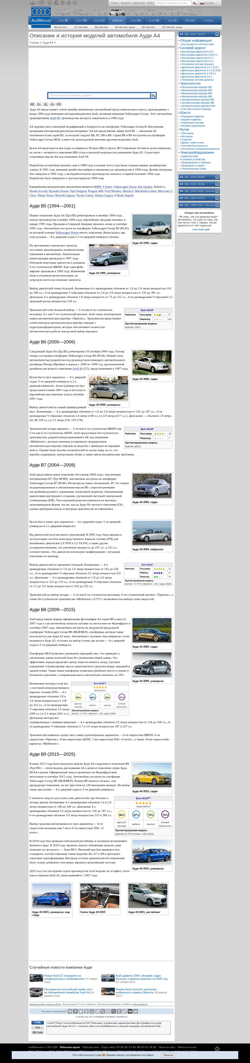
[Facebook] (75, 1011)
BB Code (38, 1032)
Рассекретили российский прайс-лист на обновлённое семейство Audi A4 (69, 992)
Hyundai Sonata (58, 191)
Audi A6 (77, 368)
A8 (153, 20)
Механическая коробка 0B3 (197, 93)
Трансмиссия (190, 83)
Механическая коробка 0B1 (197, 87)
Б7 (81, 27)
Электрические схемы (194, 168)
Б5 (148, 27)
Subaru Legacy (104, 195)
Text (37, 1027)
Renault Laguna (65, 195)
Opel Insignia (78, 191)
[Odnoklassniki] (86, 1011)
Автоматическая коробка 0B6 (198, 102)
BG (122, 1047)
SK (150, 1047)
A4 (117, 20)
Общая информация (196, 40)
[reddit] (135, 1011)
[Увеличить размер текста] (52, 104)
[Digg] (130, 1011)
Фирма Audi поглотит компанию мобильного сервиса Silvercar (141, 992)
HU (155, 1047)
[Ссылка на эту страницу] (59, 104)
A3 (99, 20)
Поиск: (150, 3)
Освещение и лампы (193, 165)
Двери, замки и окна (193, 142)
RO (143, 1047)
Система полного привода (196, 109)
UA (130, 1047)
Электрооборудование (197, 152)
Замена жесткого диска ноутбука (45, 1004)
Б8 (60, 27)
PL (147, 1047)
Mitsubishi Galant (145, 191)
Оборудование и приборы (196, 162)
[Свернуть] (217, 34)
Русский (209, 3)
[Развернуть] (217, 177)
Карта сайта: (109, 1047)
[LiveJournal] (113, 1011)
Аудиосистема (190, 156)
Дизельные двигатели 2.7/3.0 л (199, 73)
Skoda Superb (124, 195)
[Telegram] (97, 1011)
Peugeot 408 (95, 191)
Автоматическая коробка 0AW (198, 106)
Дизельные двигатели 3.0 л (197, 76)
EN (118, 1047)
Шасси (185, 113)
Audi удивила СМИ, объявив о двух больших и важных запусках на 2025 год (141, 978)
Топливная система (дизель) (197, 79)
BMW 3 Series (103, 186)
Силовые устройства (193, 159)
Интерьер (187, 136)
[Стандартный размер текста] (46, 104)
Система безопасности (195, 145)
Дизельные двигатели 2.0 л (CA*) (200, 67)
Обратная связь (90, 1047)
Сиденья (187, 139)
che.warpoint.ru (140, 1004)
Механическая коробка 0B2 (197, 90)
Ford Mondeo (113, 191)
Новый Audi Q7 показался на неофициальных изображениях (70, 979)
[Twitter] (81, 1011)
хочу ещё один (201, 229)
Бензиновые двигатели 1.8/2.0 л (199, 54)
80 (63, 20)
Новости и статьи (187, 1047)
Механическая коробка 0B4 (197, 96)
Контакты (125, 3)
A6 (135, 20)
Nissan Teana (46, 195)
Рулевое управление (193, 125)
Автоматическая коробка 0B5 (198, 99)
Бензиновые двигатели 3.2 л (197, 61)
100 (81, 20)
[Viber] (102, 1011)
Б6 (101, 27)
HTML (38, 1022)
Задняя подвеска (191, 119)
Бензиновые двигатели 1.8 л (197, 51)
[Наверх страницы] (217, 1050)
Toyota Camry (84, 195)
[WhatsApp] (108, 1011)
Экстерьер (188, 133)
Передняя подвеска (193, 116)
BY (126, 1047)
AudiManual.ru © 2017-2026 (42, 1047)
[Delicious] (124, 1011)
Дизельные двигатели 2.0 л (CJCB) (201, 70)
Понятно (168, 1055)
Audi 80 (55, 118)
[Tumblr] (119, 1011)
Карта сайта (139, 3)
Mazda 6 (128, 191)
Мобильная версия (70, 1047)
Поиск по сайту (167, 1047)
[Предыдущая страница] (32, 104)
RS (134, 1047)
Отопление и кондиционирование (201, 149)
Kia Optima (145, 186)
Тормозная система (193, 122)
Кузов (184, 129)
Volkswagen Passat (125, 186)
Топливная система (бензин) (198, 64)
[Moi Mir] (91, 1011)
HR (138, 1047)
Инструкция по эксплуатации (198, 44)
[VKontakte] (70, 1011)
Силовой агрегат (193, 48)
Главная (114, 3)
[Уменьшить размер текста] (39, 104)
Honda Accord (38, 191)
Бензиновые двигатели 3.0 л (197, 58)
